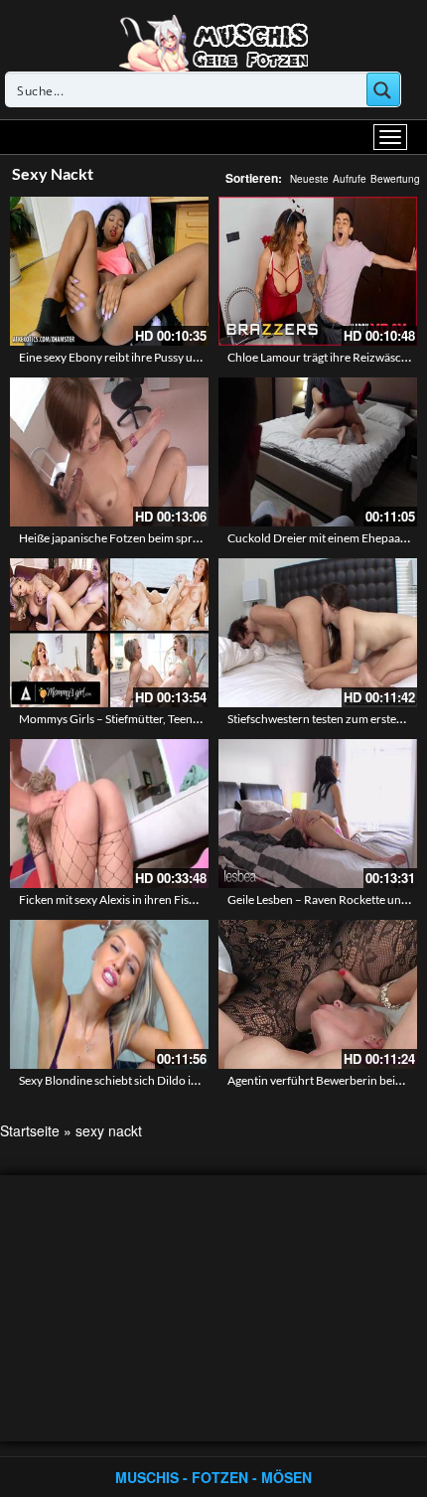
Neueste (309, 179)
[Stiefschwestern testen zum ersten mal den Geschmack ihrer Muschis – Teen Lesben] (317, 632)
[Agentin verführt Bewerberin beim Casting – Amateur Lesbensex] (317, 994)
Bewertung (395, 179)
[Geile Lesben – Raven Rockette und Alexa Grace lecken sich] (317, 813)
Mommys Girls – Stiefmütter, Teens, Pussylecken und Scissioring (183, 718)
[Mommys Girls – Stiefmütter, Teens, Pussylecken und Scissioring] (109, 632)
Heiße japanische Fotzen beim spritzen (118, 537)
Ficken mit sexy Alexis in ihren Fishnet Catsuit (135, 899)
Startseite (30, 1130)
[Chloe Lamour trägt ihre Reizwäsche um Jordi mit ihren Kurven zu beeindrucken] (317, 271)
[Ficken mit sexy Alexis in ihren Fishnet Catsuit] (109, 813)
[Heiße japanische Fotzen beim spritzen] (109, 451)
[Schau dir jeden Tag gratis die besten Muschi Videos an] (213, 42)
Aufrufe (349, 179)
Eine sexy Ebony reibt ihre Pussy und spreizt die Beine (156, 357)
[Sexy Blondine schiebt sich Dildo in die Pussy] (109, 994)
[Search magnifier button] (383, 89)
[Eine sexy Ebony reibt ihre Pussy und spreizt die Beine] (109, 271)
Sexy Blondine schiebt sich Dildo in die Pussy (133, 1080)
